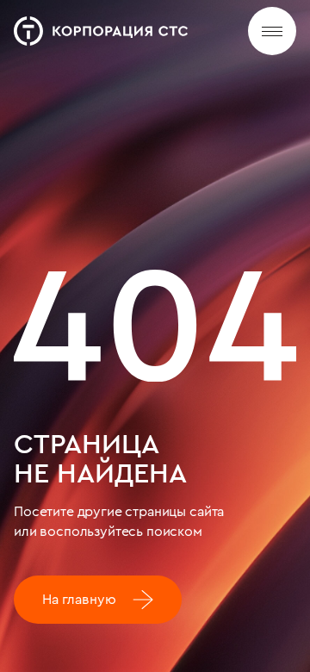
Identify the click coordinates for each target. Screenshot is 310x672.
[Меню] (272, 31)
